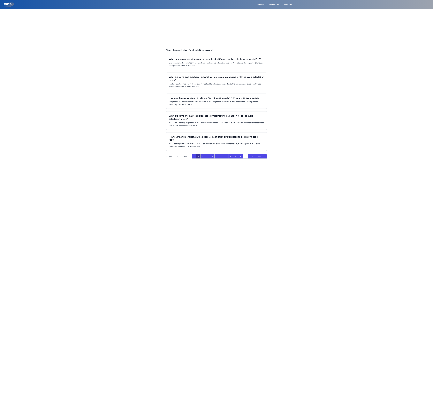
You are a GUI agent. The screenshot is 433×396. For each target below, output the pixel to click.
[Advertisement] (216, 26)
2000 (259, 156)
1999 (251, 156)
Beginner (260, 4)
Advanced (288, 4)
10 (240, 156)
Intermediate (274, 4)
